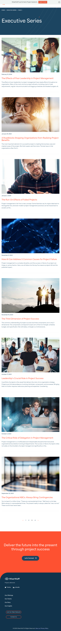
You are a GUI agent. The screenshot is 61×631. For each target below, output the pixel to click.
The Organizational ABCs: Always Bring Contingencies (27, 498)
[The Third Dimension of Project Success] (30, 295)
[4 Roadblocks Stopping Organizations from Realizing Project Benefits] (30, 114)
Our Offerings (9, 595)
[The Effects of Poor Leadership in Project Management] (30, 55)
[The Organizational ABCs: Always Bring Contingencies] (30, 474)
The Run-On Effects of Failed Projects (19, 200)
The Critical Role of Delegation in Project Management (27, 438)
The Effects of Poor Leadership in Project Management (27, 78)
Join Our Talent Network (13, 612)
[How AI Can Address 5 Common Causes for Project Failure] (30, 236)
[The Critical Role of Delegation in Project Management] (30, 414)
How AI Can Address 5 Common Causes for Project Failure (29, 259)
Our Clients (8, 599)
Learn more (42, 2)
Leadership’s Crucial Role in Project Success (22, 379)
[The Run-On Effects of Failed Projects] (30, 176)
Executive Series (11, 10)
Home (3, 10)
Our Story (7, 602)
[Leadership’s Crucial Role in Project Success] (30, 355)
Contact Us (13, 617)
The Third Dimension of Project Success (20, 319)
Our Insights (8, 606)
